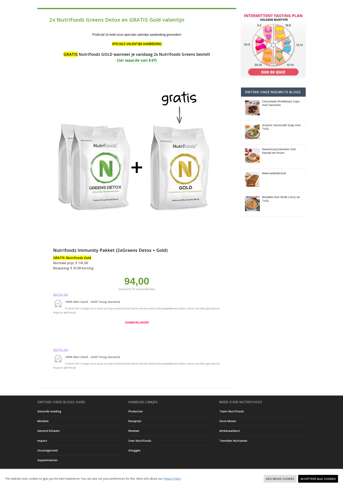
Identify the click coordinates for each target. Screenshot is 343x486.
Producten (135, 411)
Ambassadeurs (229, 431)
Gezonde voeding (49, 411)
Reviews (133, 431)
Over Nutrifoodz (139, 441)
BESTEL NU (60, 294)
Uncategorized (47, 450)
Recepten (134, 421)
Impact (42, 441)
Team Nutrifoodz (231, 411)
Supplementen (47, 460)
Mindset (43, 421)
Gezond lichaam (48, 431)
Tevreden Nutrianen (233, 441)
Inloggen (134, 450)
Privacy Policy (172, 478)
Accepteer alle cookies (318, 479)
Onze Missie (227, 421)
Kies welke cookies (280, 479)
